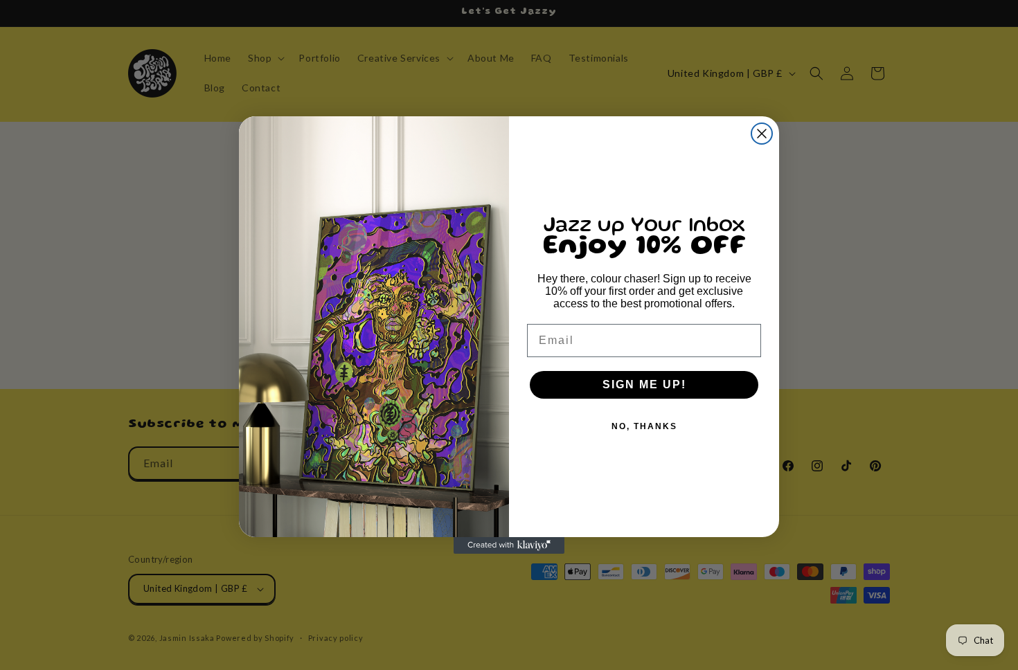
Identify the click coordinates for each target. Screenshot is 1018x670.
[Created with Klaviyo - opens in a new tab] (509, 545)
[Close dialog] (761, 133)
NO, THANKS (644, 426)
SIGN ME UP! (644, 384)
